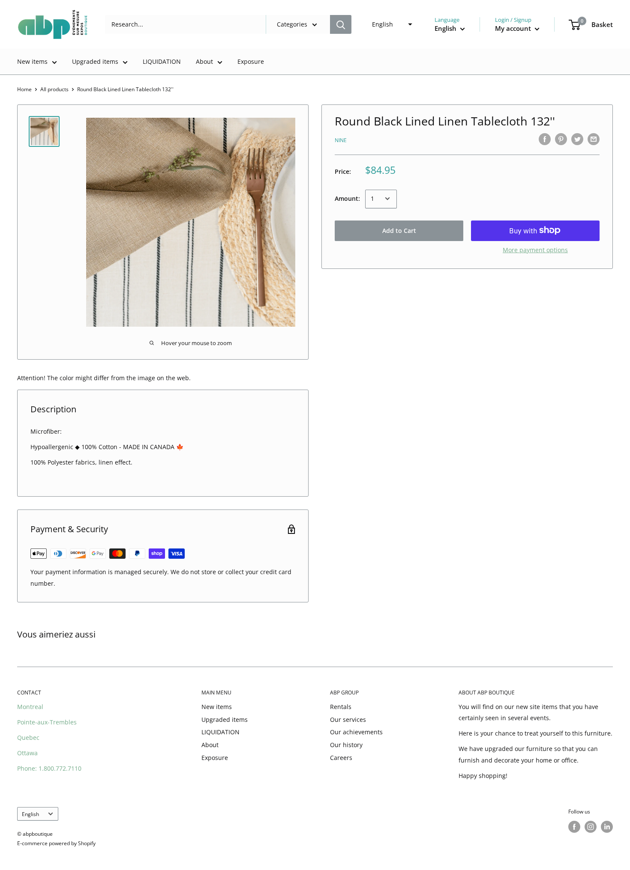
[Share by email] (594, 139)
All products (54, 89)
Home (24, 89)
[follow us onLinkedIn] (607, 827)
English (30, 813)
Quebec (28, 737)
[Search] (340, 24)
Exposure (250, 61)
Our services (348, 719)
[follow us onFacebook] (574, 827)
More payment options (535, 249)
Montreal (30, 707)
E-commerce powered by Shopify (56, 843)
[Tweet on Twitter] (577, 139)
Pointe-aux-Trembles (47, 722)
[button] (389, 24)
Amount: (347, 198)
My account (514, 28)
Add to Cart (399, 230)
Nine (341, 139)
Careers (341, 758)
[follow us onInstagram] (591, 827)
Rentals (340, 707)
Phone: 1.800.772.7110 (49, 768)
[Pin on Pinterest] (561, 139)
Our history (346, 745)
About (204, 61)
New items (32, 61)
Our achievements (356, 732)
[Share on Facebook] (545, 139)
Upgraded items (95, 61)
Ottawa (27, 753)
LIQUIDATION (162, 61)
